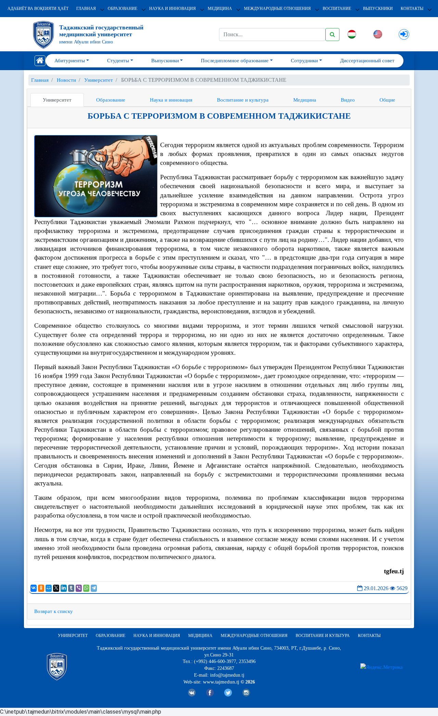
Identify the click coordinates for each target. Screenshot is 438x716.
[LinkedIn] (64, 588)
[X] (56, 588)
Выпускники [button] (165, 60)
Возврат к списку (53, 611)
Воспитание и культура (243, 100)
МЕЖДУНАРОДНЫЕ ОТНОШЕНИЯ (277, 8)
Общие (387, 100)
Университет (57, 100)
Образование (110, 100)
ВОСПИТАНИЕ (337, 8)
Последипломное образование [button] (235, 60)
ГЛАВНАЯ (86, 8)
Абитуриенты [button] (69, 60)
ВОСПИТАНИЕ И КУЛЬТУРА (323, 635)
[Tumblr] (71, 588)
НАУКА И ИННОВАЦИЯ (172, 8)
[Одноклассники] (41, 588)
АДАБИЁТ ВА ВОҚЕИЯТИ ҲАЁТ (38, 8)
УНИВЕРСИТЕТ (73, 635)
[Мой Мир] (49, 588)
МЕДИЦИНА (220, 8)
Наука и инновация (171, 100)
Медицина (304, 100)
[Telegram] (94, 588)
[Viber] (79, 588)
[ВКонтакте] (33, 588)
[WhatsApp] (86, 588)
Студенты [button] (118, 60)
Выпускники (378, 8)
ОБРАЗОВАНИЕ (122, 8)
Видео (348, 100)
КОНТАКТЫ (412, 8)
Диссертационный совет (367, 60)
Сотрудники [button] (304, 60)
